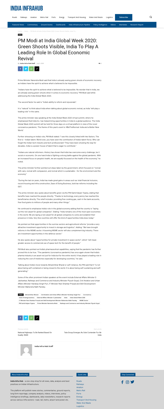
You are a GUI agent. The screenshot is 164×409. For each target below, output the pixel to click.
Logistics (80, 406)
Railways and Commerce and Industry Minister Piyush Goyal (80, 303)
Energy (79, 397)
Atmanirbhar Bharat (31, 295)
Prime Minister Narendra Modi (47, 303)
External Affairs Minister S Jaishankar (49, 297)
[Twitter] (25, 68)
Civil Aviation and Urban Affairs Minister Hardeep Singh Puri (60, 295)
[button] (151, 17)
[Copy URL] (36, 68)
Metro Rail (80, 390)
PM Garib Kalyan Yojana (27, 303)
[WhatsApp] (31, 68)
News (26, 31)
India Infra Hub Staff (27, 63)
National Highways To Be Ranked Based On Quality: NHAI (35, 333)
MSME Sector (84, 300)
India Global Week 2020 (77, 297)
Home (20, 31)
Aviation (79, 387)
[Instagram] (127, 382)
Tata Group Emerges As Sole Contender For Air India (82, 333)
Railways (80, 384)
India (65, 297)
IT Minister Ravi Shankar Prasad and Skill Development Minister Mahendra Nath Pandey (48, 300)
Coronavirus (87, 295)
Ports (78, 393)
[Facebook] (20, 68)
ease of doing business (26, 297)
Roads (79, 381)
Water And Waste (83, 403)
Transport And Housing (86, 400)
